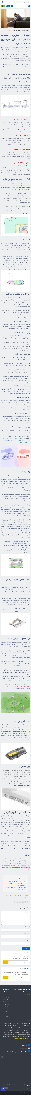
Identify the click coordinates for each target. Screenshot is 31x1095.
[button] (12, 6)
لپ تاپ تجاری (6, 999)
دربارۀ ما (7, 1011)
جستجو (5, 962)
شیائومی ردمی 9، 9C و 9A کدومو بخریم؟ (17, 881)
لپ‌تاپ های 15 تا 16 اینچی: (22, 149)
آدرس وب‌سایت (26, 940)
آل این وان (7, 1004)
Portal (21, 1093)
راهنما (8, 1014)
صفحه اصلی (6, 995)
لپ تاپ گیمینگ (6, 1002)
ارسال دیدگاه (26, 948)
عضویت (5, 978)
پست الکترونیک (26, 933)
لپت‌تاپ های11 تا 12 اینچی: (22, 120)
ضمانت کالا (7, 1007)
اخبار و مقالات (6, 1009)
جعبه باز (7, 1016)
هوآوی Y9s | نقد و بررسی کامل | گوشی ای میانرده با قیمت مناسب (17, 884)
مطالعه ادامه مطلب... (17, 1038)
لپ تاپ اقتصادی (6, 997)
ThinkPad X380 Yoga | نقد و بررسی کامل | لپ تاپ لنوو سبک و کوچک (16, 888)
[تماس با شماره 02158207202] (9, 6)
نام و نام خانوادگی (26, 927)
